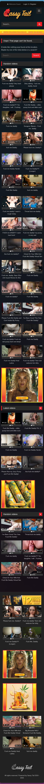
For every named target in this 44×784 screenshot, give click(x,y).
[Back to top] (37, 777)
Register (33, 4)
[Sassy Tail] (18, 14)
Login (25, 4)
